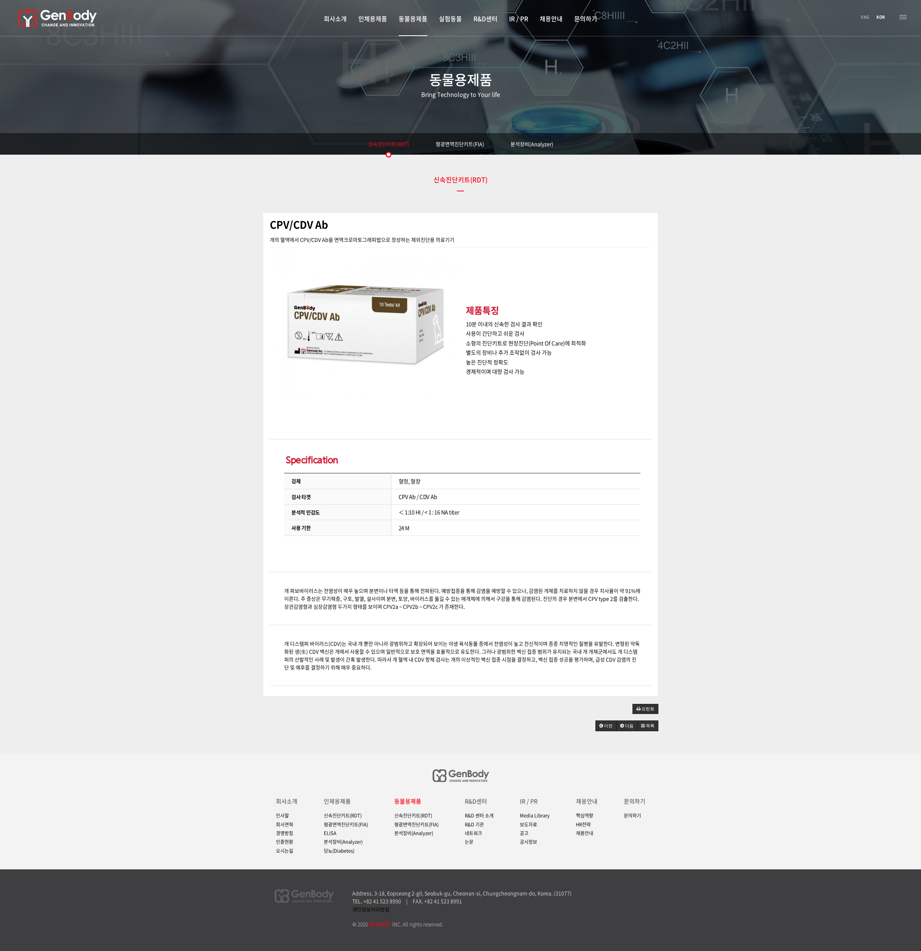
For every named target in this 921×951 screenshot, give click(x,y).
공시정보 (528, 841)
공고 (524, 833)
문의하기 (634, 801)
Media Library (535, 815)
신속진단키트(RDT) (388, 143)
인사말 (282, 815)
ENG (865, 17)
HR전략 (583, 824)
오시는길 (284, 850)
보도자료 (528, 824)
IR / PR (528, 801)
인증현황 (284, 841)
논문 (469, 841)
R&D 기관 (474, 824)
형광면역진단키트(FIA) (460, 143)
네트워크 (473, 833)
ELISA (330, 833)
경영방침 (284, 833)
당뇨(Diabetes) (339, 850)
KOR (880, 17)
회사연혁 (284, 824)
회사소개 (287, 801)
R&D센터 (476, 801)
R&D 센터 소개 (479, 815)
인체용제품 (337, 801)
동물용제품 (407, 801)
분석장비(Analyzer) (532, 143)
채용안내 (587, 801)
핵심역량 (584, 815)
